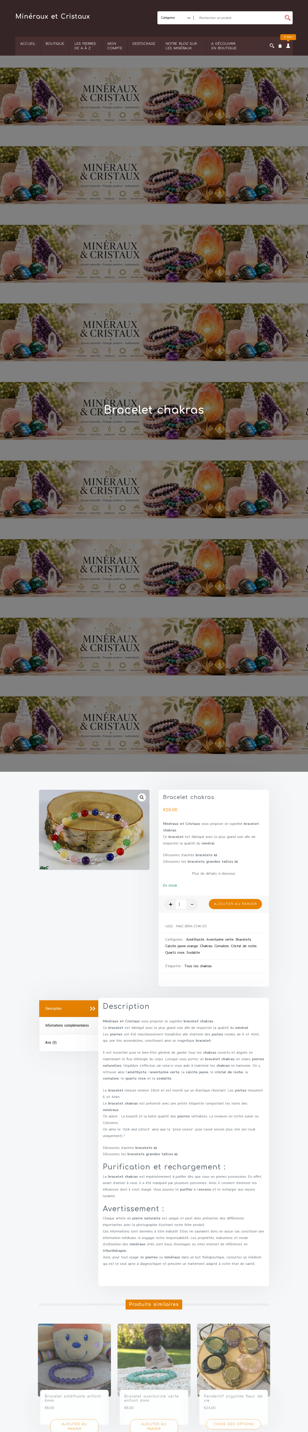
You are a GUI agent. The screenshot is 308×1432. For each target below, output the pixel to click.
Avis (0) (51, 1042)
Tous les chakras (198, 966)
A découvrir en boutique (224, 46)
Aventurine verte (220, 939)
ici (215, 855)
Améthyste (195, 939)
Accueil (27, 43)
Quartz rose (174, 952)
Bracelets (243, 939)
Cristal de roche (244, 946)
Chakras (206, 946)
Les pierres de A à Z (85, 46)
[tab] (69, 1008)
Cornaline (221, 946)
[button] (142, 797)
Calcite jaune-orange (181, 946)
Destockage (143, 43)
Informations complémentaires (67, 1025)
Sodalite (193, 952)
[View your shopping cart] (280, 46)
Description (53, 1008)
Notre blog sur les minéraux (181, 46)
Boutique (55, 43)
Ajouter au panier (235, 904)
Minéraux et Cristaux (52, 16)
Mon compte (114, 46)
